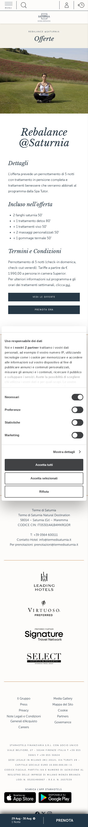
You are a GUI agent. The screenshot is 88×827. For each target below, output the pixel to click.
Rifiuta (44, 491)
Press (23, 704)
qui (67, 285)
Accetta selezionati (44, 478)
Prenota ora (44, 310)
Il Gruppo (23, 698)
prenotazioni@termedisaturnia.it (56, 544)
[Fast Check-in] (81, 5)
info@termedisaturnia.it (55, 539)
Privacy (23, 710)
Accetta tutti (44, 464)
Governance (62, 722)
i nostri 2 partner (26, 347)
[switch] (77, 410)
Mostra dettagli (64, 452)
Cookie (63, 710)
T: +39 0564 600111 (44, 534)
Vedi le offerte (44, 297)
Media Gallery (62, 698)
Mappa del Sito (62, 704)
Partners (63, 716)
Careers (23, 727)
